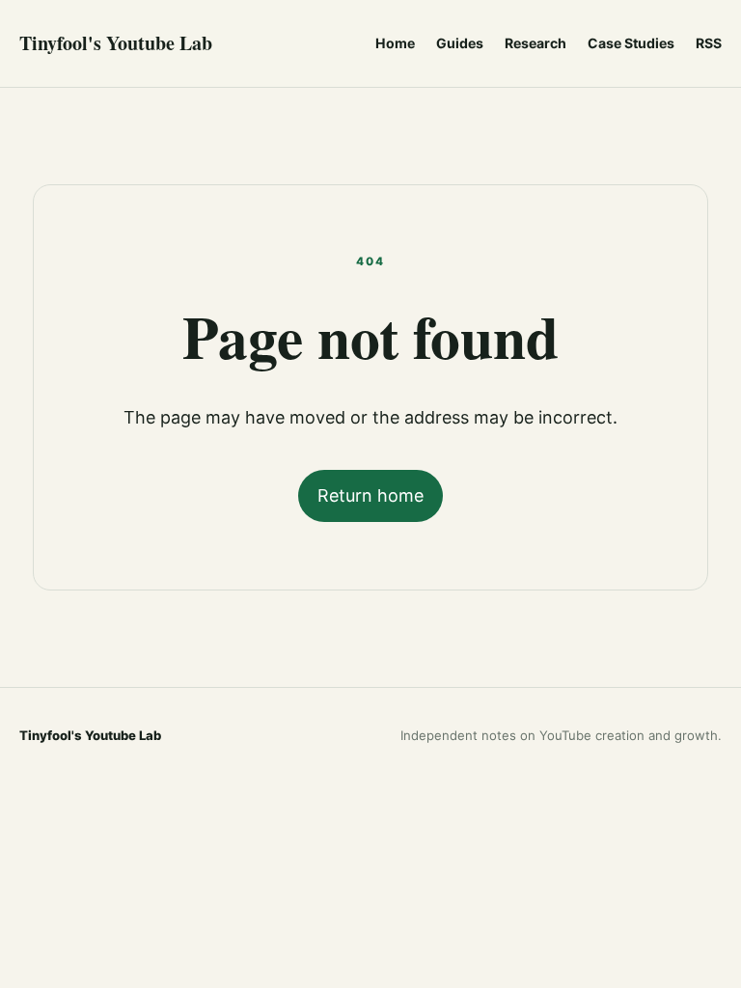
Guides (459, 43)
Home (395, 43)
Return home (370, 495)
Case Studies (631, 43)
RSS (709, 43)
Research (535, 43)
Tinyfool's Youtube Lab (115, 43)
